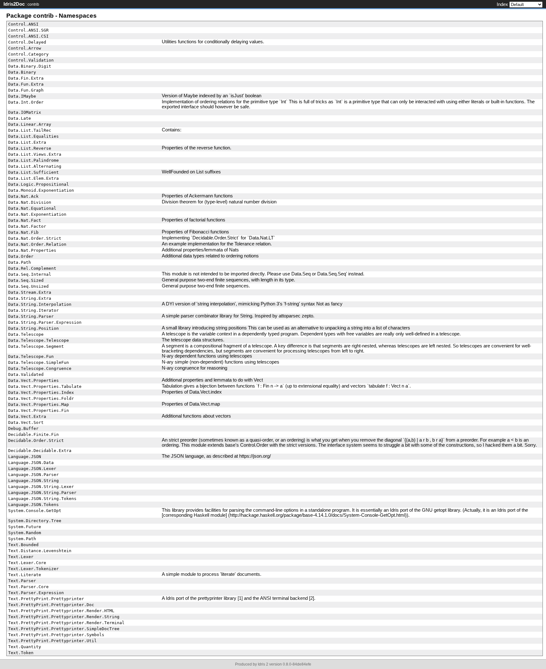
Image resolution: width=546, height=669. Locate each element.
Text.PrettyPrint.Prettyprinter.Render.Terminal (66, 622)
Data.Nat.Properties (32, 250)
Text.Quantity (24, 646)
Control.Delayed (27, 42)
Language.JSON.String (33, 480)
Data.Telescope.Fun (31, 356)
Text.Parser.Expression (36, 592)
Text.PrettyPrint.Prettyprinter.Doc (51, 604)
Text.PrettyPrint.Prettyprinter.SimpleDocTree (63, 628)
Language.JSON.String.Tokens (42, 498)
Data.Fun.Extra (26, 84)
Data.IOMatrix (24, 112)
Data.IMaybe (22, 96)
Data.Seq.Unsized (28, 286)
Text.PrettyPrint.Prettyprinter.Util (52, 640)
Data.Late (19, 118)
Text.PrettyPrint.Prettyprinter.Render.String (63, 616)
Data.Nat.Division (29, 202)
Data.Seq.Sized (26, 280)
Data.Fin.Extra (26, 78)
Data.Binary (22, 72)
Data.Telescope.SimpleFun (38, 362)
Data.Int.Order (26, 102)
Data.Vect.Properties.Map (38, 404)
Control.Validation (31, 60)
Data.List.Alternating (34, 166)
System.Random (24, 532)
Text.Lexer (20, 556)
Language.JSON (24, 456)
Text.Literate (24, 574)
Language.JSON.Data (31, 462)
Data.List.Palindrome (33, 160)
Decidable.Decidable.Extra (39, 450)
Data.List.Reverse (29, 148)
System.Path (22, 538)
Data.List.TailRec (29, 130)
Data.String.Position (33, 328)
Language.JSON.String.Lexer (41, 486)
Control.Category (28, 54)
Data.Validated (26, 374)
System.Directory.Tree (34, 520)
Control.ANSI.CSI (28, 36)
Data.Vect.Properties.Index (41, 392)
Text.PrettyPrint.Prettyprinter (46, 598)
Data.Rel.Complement (32, 268)
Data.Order (20, 256)
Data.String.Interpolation (39, 304)
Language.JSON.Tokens (33, 504)
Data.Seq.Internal (29, 274)
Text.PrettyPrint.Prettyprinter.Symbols (56, 634)
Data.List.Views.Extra (34, 154)
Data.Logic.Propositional (38, 184)
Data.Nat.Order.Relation (37, 244)
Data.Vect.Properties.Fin (38, 410)
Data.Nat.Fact (24, 220)
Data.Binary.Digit (29, 66)
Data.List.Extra (27, 142)
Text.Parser (22, 580)
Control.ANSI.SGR (28, 30)
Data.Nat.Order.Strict (34, 238)
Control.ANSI (23, 24)
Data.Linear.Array (29, 124)
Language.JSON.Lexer (32, 468)
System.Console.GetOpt (34, 510)
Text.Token (20, 652)
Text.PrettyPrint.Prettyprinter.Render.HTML (61, 610)
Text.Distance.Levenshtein (39, 550)
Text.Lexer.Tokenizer (33, 568)
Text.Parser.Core (28, 586)
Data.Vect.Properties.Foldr (41, 398)
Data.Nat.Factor (27, 226)
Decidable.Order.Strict (36, 440)
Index (502, 4)
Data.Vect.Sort (26, 422)
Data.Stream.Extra (29, 292)
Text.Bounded (23, 544)
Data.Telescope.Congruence (39, 368)
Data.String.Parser (31, 316)
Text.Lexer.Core (27, 562)
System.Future (24, 526)
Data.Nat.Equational (32, 208)
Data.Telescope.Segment (36, 346)
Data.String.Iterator (33, 310)
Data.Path (19, 262)
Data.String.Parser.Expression (45, 322)
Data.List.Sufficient (33, 172)
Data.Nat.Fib (23, 232)
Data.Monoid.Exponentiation (41, 190)
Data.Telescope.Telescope (38, 340)
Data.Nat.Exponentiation (37, 214)
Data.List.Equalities (33, 136)
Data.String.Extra (29, 298)
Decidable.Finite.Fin (33, 434)
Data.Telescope (26, 334)
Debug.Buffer (23, 428)
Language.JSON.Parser (33, 474)
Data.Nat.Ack (23, 196)
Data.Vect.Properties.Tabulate (45, 386)
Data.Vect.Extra (27, 416)
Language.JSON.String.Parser (42, 492)
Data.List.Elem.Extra (33, 178)
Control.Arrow (24, 48)
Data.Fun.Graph (26, 90)
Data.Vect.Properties (33, 380)
